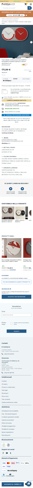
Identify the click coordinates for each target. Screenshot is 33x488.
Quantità (4, 89)
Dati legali (5, 390)
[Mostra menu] (31, 4)
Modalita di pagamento (8, 426)
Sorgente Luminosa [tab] (10, 168)
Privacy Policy (4, 323)
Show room (5, 396)
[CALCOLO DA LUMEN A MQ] (22, 188)
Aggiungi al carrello (12, 484)
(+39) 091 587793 (9, 373)
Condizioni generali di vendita (10, 417)
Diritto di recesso (7, 423)
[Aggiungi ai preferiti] (26, 484)
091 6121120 (19, 118)
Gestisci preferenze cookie (9, 402)
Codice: (15, 15)
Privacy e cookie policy (8, 387)
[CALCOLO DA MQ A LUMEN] (10, 188)
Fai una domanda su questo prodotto (16, 282)
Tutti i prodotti (6, 399)
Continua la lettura (7, 133)
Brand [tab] (5, 138)
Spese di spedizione (7, 432)
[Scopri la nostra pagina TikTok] (10, 453)
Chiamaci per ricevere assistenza (17, 115)
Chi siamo (4, 384)
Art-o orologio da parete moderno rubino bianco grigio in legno (11, 260)
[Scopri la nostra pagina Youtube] (6, 453)
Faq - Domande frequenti (9, 414)
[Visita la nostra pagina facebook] (3, 453)
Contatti (5, 343)
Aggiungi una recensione (16, 296)
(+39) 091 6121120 (9, 354)
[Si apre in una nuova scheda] (4, 445)
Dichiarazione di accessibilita (10, 411)
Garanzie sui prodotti (8, 420)
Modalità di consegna (8, 429)
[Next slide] (31, 42)
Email (3, 311)
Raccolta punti (6, 435)
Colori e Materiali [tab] (9, 156)
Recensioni (5, 393)
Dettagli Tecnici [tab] (9, 147)
